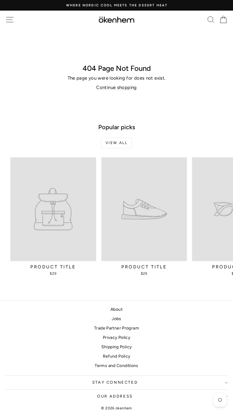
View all (116, 143)
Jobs (116, 318)
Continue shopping (116, 87)
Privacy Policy (116, 337)
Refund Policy (116, 356)
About (116, 309)
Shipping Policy (116, 346)
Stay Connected (115, 382)
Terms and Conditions (116, 365)
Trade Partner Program (116, 328)
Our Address (115, 396)
